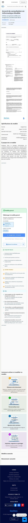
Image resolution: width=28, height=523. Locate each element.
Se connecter (14, 2)
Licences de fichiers (14, 472)
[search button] (25, 6)
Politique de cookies (14, 479)
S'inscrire (23, 2)
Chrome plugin (14, 488)
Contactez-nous (14, 490)
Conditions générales (14, 474)
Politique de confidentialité (14, 476)
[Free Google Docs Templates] (2, 6)
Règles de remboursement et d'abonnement (14, 481)
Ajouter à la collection (12, 244)
